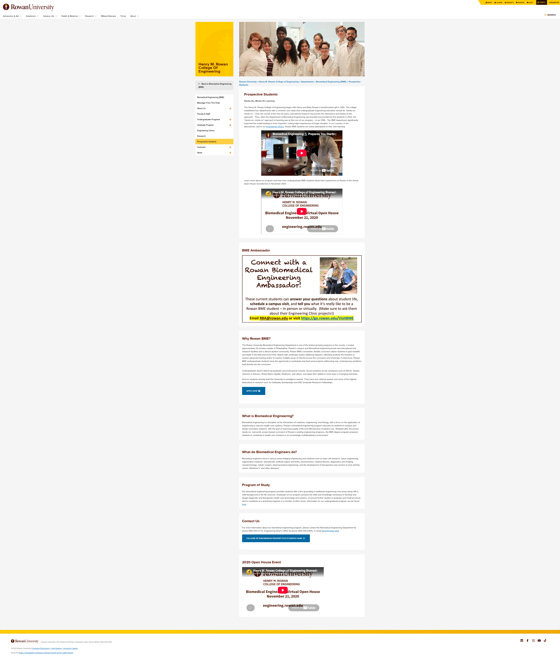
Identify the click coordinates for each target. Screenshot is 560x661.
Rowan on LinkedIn (522, 641)
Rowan (553, 2)
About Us (201, 108)
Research (89, 16)
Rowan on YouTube (539, 641)
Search (551, 15)
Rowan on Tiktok (545, 641)
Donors (521, 2)
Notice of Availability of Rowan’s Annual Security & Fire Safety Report (46, 653)
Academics (31, 16)
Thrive (123, 16)
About (133, 16)
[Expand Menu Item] (230, 107)
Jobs (531, 2)
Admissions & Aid (11, 16)
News (490, 2)
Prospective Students (206, 141)
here (244, 504)
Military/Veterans (108, 16)
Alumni (499, 2)
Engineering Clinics (275, 126)
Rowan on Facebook (527, 641)
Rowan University (33, 7)
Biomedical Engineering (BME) (331, 81)
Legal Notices (56, 648)
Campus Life (48, 16)
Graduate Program (205, 124)
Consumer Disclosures (41, 648)
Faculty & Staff (203, 113)
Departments (307, 81)
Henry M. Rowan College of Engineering (279, 81)
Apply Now (252, 391)
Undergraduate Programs (208, 119)
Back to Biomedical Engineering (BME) (214, 85)
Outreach (201, 147)
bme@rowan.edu (330, 531)
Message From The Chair (208, 102)
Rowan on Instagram (533, 641)
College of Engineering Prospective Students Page (274, 538)
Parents (510, 2)
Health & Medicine (69, 16)
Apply (542, 2)
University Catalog (70, 648)
